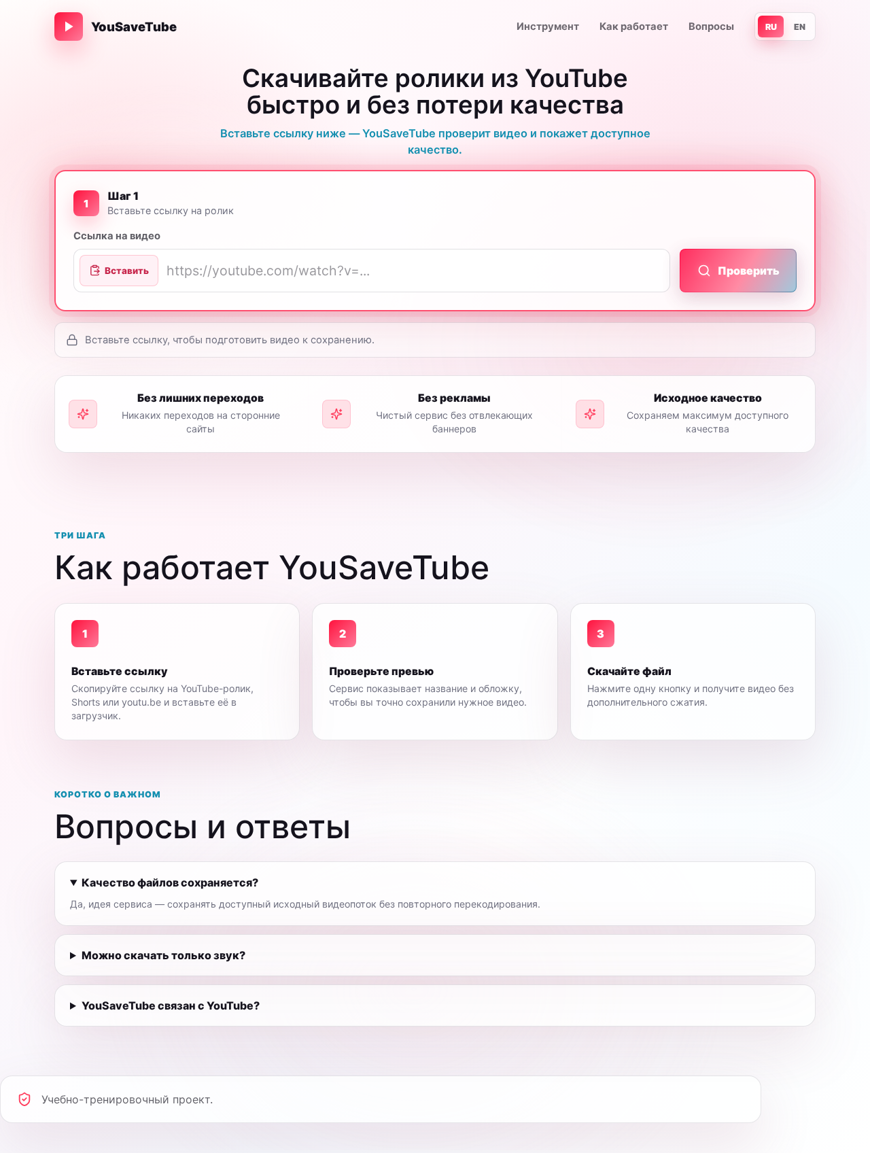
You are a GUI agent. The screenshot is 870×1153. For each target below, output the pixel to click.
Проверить (749, 270)
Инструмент (548, 26)
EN (799, 27)
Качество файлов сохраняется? (170, 882)
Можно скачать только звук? (163, 955)
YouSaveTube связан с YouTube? (171, 1005)
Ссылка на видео (116, 236)
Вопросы (711, 26)
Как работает (633, 26)
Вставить (127, 270)
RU (771, 27)
